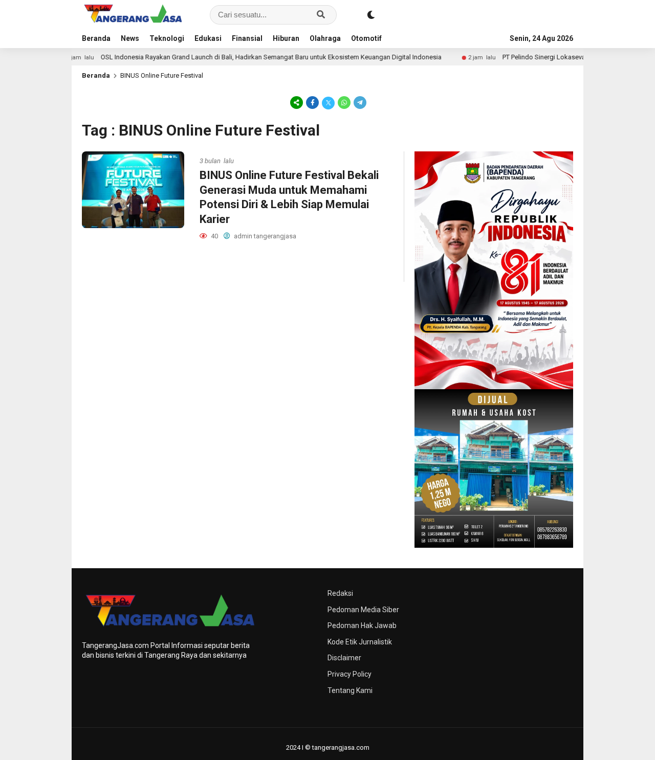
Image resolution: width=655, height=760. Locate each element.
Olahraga (325, 38)
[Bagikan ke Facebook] (312, 102)
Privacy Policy (350, 674)
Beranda (96, 38)
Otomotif (366, 38)
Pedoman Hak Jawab (362, 625)
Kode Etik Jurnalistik (360, 642)
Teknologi (166, 38)
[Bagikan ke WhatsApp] (344, 102)
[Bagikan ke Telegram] (359, 102)
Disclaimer (344, 658)
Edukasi (208, 38)
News (130, 38)
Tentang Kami (350, 690)
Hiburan (286, 38)
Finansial (247, 38)
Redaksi (340, 593)
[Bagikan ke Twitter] (328, 102)
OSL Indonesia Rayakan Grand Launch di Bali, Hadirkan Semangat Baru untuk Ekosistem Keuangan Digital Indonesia (249, 57)
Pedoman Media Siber (363, 610)
